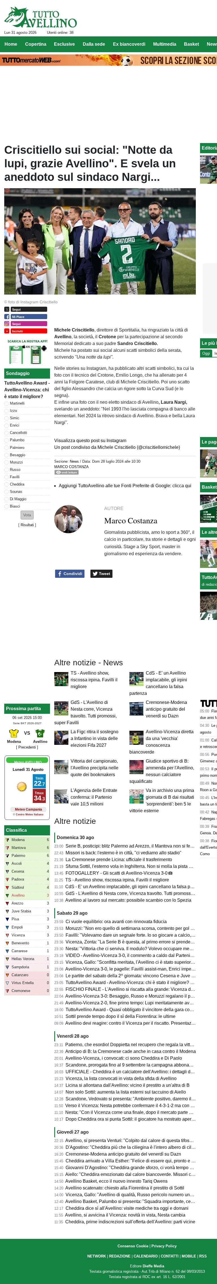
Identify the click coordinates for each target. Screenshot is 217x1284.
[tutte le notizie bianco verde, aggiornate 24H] (40, 17)
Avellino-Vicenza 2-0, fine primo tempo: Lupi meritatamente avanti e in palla (140, 1002)
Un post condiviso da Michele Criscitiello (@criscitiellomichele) (117, 447)
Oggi (206, 353)
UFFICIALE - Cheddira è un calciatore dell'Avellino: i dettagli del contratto (139, 1071)
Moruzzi (16, 462)
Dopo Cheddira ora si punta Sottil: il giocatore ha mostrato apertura (132, 1119)
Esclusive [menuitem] (64, 44)
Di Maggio (18, 499)
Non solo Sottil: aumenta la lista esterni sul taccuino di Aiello (126, 1092)
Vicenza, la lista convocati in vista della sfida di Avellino (121, 1078)
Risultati (27, 525)
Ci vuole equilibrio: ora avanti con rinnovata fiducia (116, 921)
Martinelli (17, 403)
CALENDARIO (146, 1256)
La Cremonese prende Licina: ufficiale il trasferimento (119, 859)
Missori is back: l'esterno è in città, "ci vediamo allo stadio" (123, 852)
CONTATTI (170, 1256)
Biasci (15, 506)
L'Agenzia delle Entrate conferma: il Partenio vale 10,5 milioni (94, 797)
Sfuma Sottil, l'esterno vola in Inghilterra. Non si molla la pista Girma (133, 866)
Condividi (72, 573)
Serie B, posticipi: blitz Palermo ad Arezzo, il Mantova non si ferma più (135, 846)
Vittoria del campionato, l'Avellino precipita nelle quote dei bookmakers (94, 768)
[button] (27, 515)
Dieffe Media (153, 1266)
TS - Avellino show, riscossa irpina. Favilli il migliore (94, 680)
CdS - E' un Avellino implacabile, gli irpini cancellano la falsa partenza (135, 886)
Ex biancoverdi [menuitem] (129, 44)
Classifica (16, 830)
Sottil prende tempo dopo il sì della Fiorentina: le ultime (120, 1016)
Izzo (13, 411)
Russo (15, 469)
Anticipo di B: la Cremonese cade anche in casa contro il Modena (130, 1051)
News (74, 461)
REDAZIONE (120, 1256)
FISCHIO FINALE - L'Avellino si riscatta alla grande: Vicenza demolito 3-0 (139, 989)
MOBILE (189, 1256)
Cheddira (17, 484)
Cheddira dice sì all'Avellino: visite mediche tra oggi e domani (127, 1208)
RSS (203, 1256)
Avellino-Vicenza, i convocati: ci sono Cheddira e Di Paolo (123, 1058)
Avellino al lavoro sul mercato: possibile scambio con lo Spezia (128, 900)
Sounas (16, 492)
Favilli (14, 477)
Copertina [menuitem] (35, 44)
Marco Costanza (71, 467)
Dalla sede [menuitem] (94, 44)
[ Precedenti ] (27, 747)
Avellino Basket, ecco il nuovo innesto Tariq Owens (116, 1181)
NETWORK (96, 1256)
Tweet (104, 573)
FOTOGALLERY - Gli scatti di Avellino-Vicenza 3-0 (117, 873)
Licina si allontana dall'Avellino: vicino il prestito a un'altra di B (128, 1085)
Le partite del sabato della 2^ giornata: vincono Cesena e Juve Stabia (135, 975)
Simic (14, 418)
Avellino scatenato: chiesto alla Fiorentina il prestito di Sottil (124, 1188)
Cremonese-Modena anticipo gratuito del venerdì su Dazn (166, 709)
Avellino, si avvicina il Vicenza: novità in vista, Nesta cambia (125, 1215)
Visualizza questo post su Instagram (90, 440)
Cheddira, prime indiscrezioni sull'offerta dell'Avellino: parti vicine (130, 1221)
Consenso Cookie (133, 1246)
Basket (209, 487)
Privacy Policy (164, 1246)
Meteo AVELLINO (28, 762)
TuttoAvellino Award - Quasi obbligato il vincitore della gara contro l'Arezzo (140, 1009)
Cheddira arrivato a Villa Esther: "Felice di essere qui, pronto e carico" (135, 1160)
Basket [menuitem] (191, 44)
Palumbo (17, 440)
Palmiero (17, 447)
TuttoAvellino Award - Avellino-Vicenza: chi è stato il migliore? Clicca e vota (141, 982)
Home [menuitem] (11, 44)
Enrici (14, 425)
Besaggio (17, 455)
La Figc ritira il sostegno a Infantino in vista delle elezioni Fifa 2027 (94, 738)
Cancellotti (18, 433)
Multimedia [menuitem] (164, 44)
